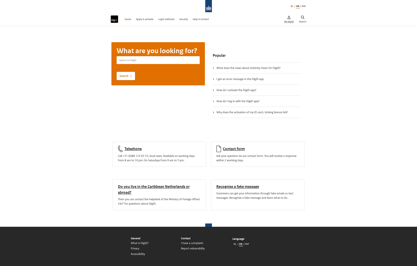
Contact (185, 238)
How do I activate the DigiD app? (236, 90)
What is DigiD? (140, 243)
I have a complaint (192, 243)
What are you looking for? (157, 50)
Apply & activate (144, 19)
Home (128, 19)
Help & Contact (201, 19)
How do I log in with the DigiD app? (238, 101)
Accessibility (138, 254)
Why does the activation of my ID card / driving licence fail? (252, 112)
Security (183, 19)
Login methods (166, 19)
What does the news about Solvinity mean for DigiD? (248, 68)
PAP (304, 6)
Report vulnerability (193, 248)
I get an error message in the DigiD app (240, 79)
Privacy (135, 248)
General (135, 238)
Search (123, 76)
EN (297, 6)
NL (292, 6)
